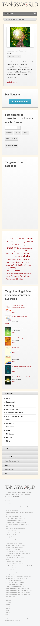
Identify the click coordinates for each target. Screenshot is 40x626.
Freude (17, 133)
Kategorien (9, 393)
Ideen (13, 257)
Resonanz (19, 268)
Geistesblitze (25, 248)
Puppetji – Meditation (11, 537)
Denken (30, 241)
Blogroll (8, 465)
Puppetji (13, 268)
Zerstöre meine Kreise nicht (13, 532)
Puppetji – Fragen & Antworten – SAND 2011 (16, 522)
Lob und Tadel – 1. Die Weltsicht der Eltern (16, 578)
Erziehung (12, 247)
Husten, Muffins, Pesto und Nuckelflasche (16, 574)
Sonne (29, 273)
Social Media (9, 469)
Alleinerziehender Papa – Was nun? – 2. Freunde (18, 592)
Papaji (29, 265)
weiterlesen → (12, 82)
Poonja (7, 268)
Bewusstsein (10, 402)
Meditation (9, 265)
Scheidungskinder (13, 270)
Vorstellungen (26, 276)
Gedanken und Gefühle (14, 413)
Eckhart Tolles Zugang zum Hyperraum (15, 528)
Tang (19, 57)
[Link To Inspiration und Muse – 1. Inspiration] (20, 37)
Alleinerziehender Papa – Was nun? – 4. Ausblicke (18, 588)
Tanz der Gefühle (10, 559)
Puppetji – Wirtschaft (11, 530)
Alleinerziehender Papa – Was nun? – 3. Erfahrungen (19, 590)
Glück (24, 250)
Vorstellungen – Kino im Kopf (13, 549)
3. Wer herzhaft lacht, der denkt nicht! (15, 582)
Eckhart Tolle (9, 245)
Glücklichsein (12, 253)
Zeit (18, 278)
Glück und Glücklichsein (15, 416)
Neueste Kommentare (13, 461)
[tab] (20, 393)
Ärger (21, 279)
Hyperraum (8, 257)
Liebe (27, 262)
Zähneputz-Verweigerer (12, 510)
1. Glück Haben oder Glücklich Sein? (15, 586)
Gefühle (19, 248)
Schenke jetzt (11, 146)
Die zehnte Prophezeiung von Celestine (21, 366)
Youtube (8, 612)
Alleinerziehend (25, 238)
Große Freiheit (11, 138)
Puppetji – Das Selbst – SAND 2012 (14, 520)
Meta (7, 473)
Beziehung (15, 242)
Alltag (9, 241)
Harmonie (21, 254)
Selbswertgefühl (23, 273)
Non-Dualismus (20, 264)
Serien (7, 453)
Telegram (8, 608)
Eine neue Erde (15, 356)
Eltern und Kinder (12, 409)
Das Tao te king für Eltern (18, 328)
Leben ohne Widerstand (12, 568)
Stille (8, 276)
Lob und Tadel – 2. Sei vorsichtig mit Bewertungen (18, 576)
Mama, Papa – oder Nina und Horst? (14, 516)
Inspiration (18, 257)
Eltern (15, 244)
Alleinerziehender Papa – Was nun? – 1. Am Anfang (18, 594)
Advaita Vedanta (11, 239)
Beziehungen (22, 242)
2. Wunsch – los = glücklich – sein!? (14, 584)
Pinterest (8, 606)
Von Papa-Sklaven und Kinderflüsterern (15, 518)
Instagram (8, 602)
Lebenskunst (16, 262)
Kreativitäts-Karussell (11, 504)
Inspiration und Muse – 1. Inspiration (15, 557)
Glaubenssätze (18, 251)
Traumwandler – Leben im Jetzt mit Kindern (16, 543)
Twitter (7, 610)
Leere (22, 262)
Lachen (25, 133)
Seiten (7, 449)
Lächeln (9, 133)
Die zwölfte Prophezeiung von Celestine (21, 377)
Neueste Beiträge (11, 457)
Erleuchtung (22, 245)
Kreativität (10, 259)
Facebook (8, 600)
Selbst (22, 270)
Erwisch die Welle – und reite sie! (14, 570)
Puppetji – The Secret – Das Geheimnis (15, 545)
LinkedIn (8, 604)
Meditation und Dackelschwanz (13, 535)
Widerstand (10, 279)
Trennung (15, 276)
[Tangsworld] (20, 4)
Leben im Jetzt (15, 347)
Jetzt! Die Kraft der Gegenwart (19, 338)
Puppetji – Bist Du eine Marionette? (14, 547)
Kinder (26, 256)
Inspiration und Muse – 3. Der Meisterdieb (16, 551)
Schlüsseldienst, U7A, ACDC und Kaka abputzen (18, 572)
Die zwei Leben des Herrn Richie (19, 316)
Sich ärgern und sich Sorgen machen (15, 563)
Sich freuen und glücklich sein (13, 561)
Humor (27, 253)
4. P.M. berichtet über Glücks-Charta (14, 580)
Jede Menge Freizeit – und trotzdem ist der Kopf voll (19, 565)
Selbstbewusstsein (12, 273)
